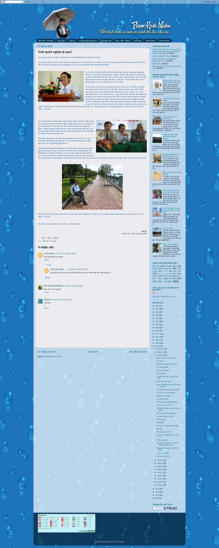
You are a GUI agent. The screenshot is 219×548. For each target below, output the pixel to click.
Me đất (159, 429)
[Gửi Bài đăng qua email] (43, 238)
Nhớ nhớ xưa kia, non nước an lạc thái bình (171, 191)
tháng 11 (160, 352)
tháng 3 (160, 479)
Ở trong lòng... (162, 419)
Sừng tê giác (161, 373)
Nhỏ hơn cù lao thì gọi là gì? (167, 364)
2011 (157, 492)
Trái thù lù (160, 361)
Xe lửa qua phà (162, 440)
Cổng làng (160, 422)
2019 (157, 328)
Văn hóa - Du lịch (45, 41)
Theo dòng (150, 41)
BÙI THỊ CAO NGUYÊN (53, 286)
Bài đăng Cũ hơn (138, 351)
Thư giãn (61, 41)
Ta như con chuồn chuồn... (166, 393)
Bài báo (45, 241)
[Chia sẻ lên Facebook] (54, 237)
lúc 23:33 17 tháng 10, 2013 (62, 300)
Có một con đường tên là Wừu (168, 426)
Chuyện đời (106, 41)
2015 (157, 340)
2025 (157, 309)
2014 (157, 343)
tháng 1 (160, 485)
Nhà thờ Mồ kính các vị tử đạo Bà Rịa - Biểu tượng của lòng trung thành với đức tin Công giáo (167, 51)
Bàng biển (156, 64)
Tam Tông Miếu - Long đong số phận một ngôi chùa (171, 210)
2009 (157, 498)
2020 (157, 324)
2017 (157, 334)
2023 (157, 315)
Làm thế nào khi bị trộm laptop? (168, 390)
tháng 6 (160, 469)
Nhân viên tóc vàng (164, 381)
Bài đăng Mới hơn (47, 351)
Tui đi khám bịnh (163, 367)
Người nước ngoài (163, 396)
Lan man (138, 41)
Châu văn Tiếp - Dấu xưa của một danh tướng (170, 136)
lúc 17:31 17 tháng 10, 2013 (65, 253)
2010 (157, 495)
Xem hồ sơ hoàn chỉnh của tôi (164, 297)
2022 (157, 318)
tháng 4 (160, 476)
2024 (157, 312)
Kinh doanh (164, 41)
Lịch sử (160, 273)
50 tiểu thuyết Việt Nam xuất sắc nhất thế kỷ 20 (171, 82)
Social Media (172, 274)
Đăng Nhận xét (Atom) (53, 356)
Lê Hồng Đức (49, 253)
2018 (157, 331)
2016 (157, 337)
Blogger (121, 542)
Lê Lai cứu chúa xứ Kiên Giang (170, 117)
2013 (157, 346)
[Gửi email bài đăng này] (47, 237)
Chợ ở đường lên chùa (161, 56)
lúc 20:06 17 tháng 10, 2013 (72, 286)
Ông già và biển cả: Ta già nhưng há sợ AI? (171, 155)
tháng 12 (160, 349)
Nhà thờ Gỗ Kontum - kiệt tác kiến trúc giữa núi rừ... (167, 444)
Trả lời (46, 260)
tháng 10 (160, 355)
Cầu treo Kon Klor (163, 456)
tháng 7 (160, 466)
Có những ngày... (163, 399)
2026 (157, 306)
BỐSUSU (47, 300)
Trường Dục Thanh (164, 432)
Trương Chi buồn (163, 453)
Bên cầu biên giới (163, 370)
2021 (157, 321)
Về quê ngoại (168, 228)
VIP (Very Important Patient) (167, 402)
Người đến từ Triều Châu (166, 358)
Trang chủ (93, 351)
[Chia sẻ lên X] (52, 237)
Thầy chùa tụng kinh (170, 244)
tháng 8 (160, 463)
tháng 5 (160, 472)
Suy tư (72, 41)
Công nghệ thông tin (88, 41)
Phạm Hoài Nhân (56, 269)
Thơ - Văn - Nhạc (122, 41)
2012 (157, 489)
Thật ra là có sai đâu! (164, 405)
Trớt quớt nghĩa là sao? (165, 416)
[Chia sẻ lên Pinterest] (57, 237)
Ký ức (165, 271)
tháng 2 (160, 482)
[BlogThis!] (50, 237)
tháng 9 (160, 460)
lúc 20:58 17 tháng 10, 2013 (77, 269)
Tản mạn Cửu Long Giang (166, 413)
